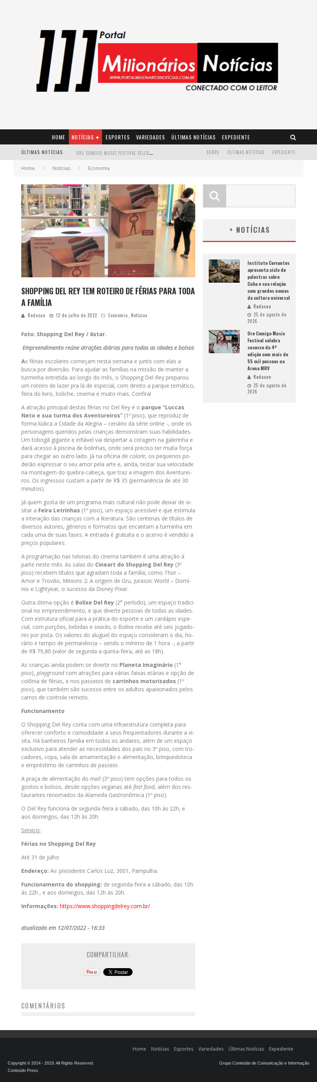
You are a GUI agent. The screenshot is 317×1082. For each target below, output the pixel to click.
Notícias (83, 137)
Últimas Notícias (193, 137)
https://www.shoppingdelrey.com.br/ (105, 906)
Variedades (150, 137)
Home (58, 137)
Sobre (213, 152)
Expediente (236, 137)
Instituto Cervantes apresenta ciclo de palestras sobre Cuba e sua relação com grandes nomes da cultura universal (268, 280)
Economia (118, 315)
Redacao (36, 315)
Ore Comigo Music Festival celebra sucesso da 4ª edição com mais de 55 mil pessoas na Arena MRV (267, 350)
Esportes (118, 137)
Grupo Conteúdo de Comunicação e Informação (264, 1063)
